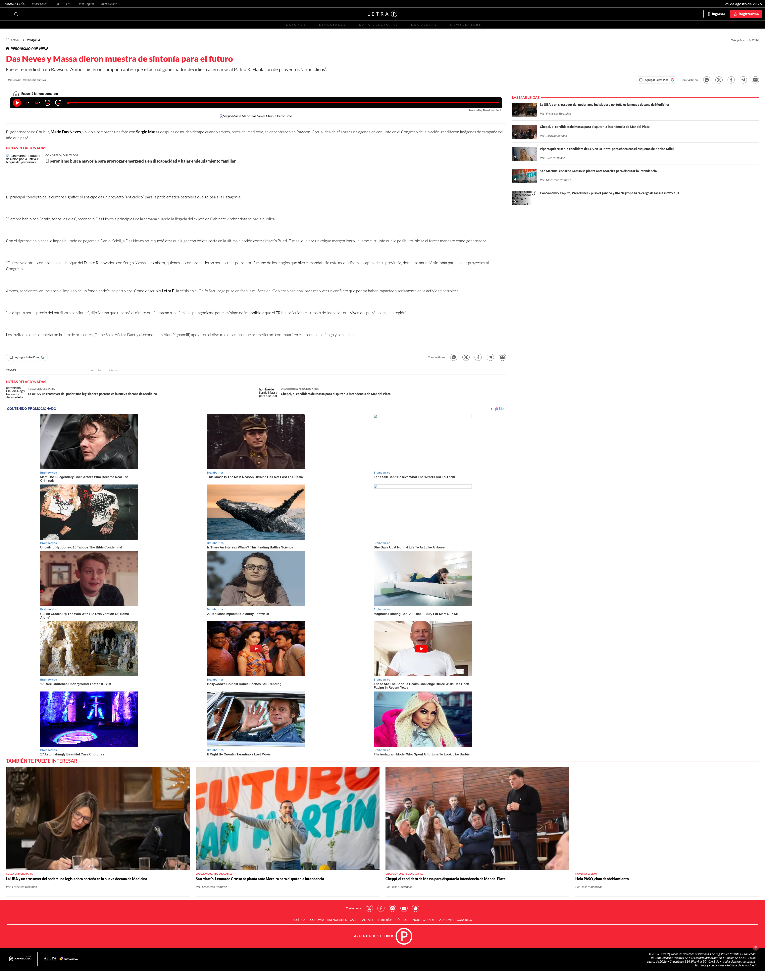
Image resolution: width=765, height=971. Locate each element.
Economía (316, 919)
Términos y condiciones (710, 965)
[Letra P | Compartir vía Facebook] (731, 80)
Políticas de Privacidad (740, 965)
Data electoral (378, 24)
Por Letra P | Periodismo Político (27, 79)
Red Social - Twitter (369, 908)
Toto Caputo (86, 4)
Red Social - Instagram (392, 908)
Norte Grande (423, 919)
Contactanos (353, 908)
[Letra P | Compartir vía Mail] (755, 80)
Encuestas (424, 24)
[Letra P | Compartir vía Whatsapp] (706, 80)
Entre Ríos (384, 919)
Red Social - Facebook (381, 908)
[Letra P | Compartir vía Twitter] (719, 80)
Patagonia (446, 919)
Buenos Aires (337, 919)
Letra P (15, 40)
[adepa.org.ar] (50, 958)
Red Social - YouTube (404, 908)
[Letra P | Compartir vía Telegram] (743, 80)
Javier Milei (39, 4)
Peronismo (97, 370)
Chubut (114, 370)
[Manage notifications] (755, 947)
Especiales (332, 24)
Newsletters (466, 24)
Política (299, 919)
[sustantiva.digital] (69, 959)
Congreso (464, 919)
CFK (56, 4)
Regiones (294, 24)
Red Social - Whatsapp (415, 908)
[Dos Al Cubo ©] (20, 959)
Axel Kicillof (109, 4)
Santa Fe (367, 919)
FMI (69, 4)
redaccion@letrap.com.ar (739, 961)
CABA (354, 919)
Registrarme (749, 14)
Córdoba (402, 919)
